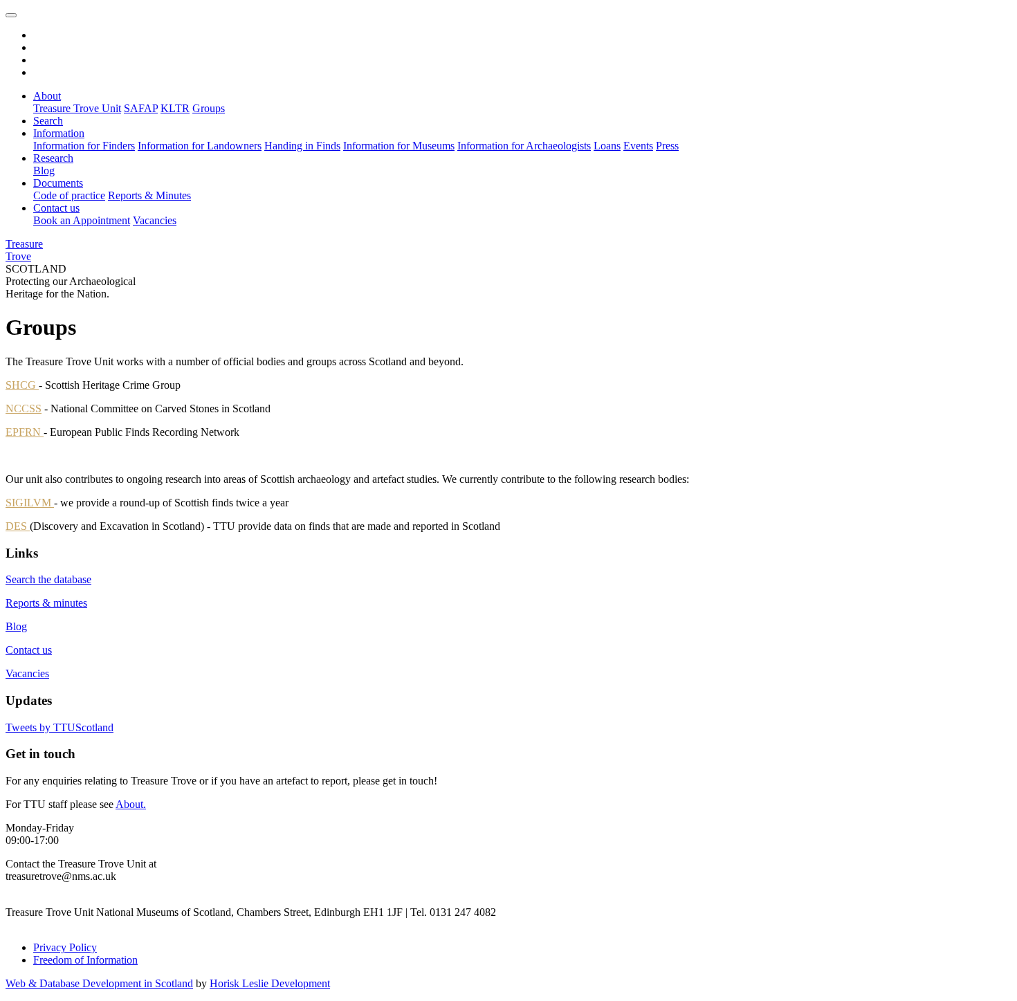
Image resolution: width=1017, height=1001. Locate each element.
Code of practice (69, 195)
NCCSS (24, 408)
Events (638, 145)
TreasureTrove (24, 250)
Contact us (56, 208)
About (47, 96)
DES (18, 526)
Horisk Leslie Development (270, 983)
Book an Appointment (81, 220)
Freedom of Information (85, 960)
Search (48, 121)
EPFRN (25, 432)
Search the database (48, 579)
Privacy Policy (65, 947)
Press (667, 145)
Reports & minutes (46, 603)
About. (131, 804)
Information (58, 133)
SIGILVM (30, 502)
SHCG (22, 385)
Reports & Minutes (149, 195)
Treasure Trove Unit (77, 108)
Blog (44, 170)
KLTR (175, 108)
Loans (607, 145)
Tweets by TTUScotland (59, 727)
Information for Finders (84, 145)
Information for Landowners (200, 145)
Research (53, 158)
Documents (58, 183)
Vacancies (154, 220)
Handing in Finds (302, 145)
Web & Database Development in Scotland (99, 983)
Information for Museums (399, 145)
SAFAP (141, 108)
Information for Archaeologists (524, 145)
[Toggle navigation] (11, 15)
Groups (208, 108)
